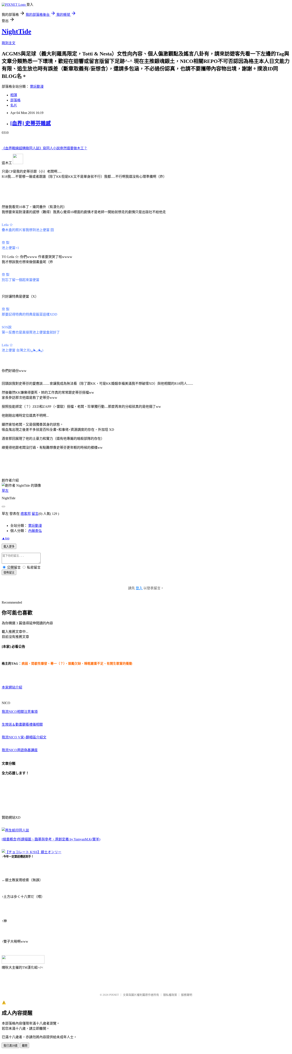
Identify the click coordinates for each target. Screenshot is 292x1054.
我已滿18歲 (10, 1045)
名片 (13, 105)
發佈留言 (9, 572)
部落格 (15, 100)
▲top (5, 538)
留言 (35, 513)
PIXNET (114, 994)
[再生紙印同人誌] (15, 830)
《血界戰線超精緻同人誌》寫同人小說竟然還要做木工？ (44, 148)
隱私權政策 (170, 994)
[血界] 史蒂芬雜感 (30, 123)
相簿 (13, 95)
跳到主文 (8, 43)
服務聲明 (186, 994)
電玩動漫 (37, 86)
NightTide (16, 31)
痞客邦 (26, 513)
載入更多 (9, 546)
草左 (5, 490)
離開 (24, 1045)
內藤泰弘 (35, 531)
